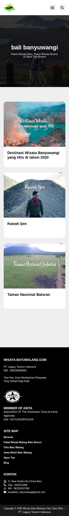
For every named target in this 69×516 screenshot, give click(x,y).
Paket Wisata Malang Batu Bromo (23, 442)
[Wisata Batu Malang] (34, 124)
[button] (52, 8)
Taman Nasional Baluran (28, 295)
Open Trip (9, 457)
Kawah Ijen (17, 224)
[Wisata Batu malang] (9, 8)
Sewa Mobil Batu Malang (18, 452)
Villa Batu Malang (14, 447)
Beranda (8, 437)
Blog (6, 462)
